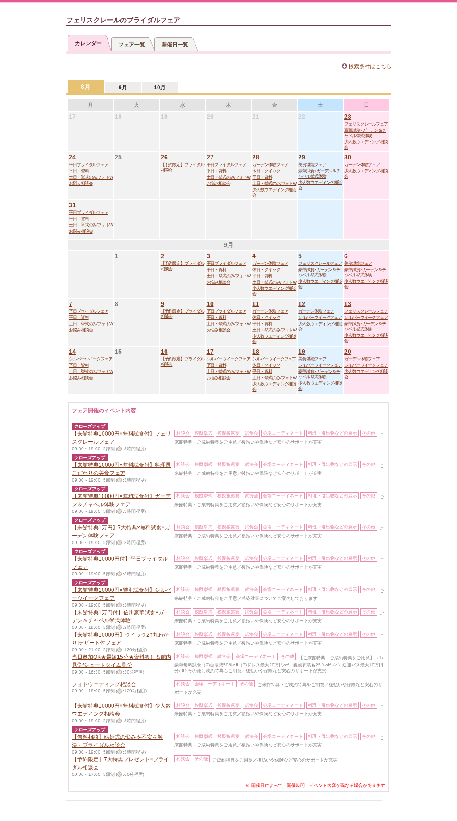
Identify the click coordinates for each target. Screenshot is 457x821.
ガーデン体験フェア (270, 164)
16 (164, 351)
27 (210, 157)
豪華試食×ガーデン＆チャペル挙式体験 (365, 133)
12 (301, 303)
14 (72, 351)
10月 (160, 87)
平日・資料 (79, 170)
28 (255, 157)
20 (347, 351)
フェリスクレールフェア (366, 123)
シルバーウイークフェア (320, 317)
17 (210, 351)
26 (164, 157)
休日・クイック (266, 170)
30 (347, 157)
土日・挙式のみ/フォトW (91, 177)
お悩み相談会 (80, 183)
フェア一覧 (131, 45)
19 (301, 351)
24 (72, 157)
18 (255, 351)
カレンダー (88, 43)
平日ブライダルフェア (88, 164)
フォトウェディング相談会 (104, 684)
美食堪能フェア (312, 164)
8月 (86, 86)
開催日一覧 (175, 45)
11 (255, 303)
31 (72, 205)
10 (210, 303)
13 (347, 303)
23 (347, 116)
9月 (123, 87)
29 (301, 157)
